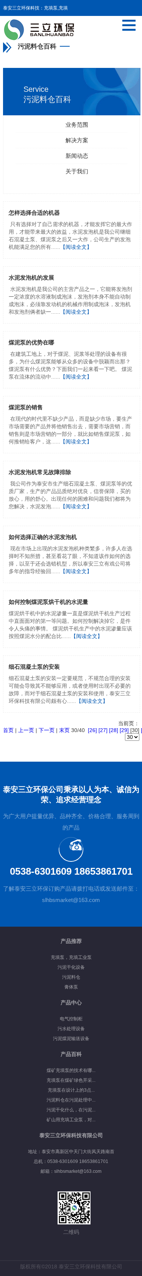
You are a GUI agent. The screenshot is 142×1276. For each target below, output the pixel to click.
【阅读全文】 (76, 247)
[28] (113, 730)
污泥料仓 (71, 977)
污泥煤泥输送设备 (71, 1038)
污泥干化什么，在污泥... (71, 1110)
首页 (8, 730)
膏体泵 (71, 987)
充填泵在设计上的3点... (71, 1090)
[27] (103, 730)
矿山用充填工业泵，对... (71, 1119)
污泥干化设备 (71, 967)
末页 (64, 730)
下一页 (47, 730)
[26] (92, 730)
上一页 (26, 730)
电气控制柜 (71, 1018)
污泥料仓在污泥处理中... (71, 1100)
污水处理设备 (71, 1028)
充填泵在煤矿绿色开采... (71, 1080)
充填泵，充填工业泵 (71, 957)
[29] (124, 730)
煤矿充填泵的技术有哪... (71, 1070)
